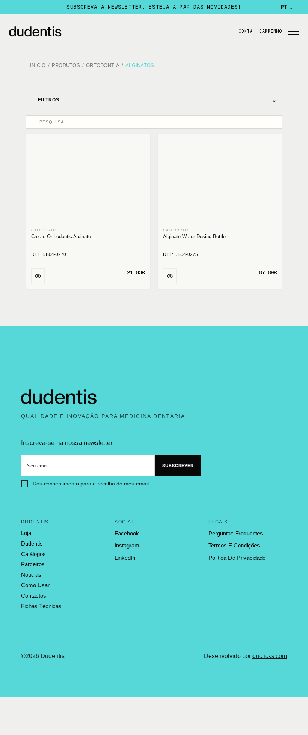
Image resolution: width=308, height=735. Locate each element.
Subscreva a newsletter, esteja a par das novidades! (153, 6)
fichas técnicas (41, 606)
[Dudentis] (59, 396)
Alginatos (139, 65)
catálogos (33, 554)
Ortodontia (102, 65)
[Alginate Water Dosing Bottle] (220, 182)
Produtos (66, 65)
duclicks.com (269, 656)
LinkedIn (125, 558)
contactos (33, 596)
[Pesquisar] (33, 122)
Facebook (127, 533)
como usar (35, 585)
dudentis (32, 544)
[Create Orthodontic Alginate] (88, 182)
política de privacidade (237, 558)
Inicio (38, 65)
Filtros (157, 99)
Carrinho (270, 31)
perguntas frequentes (235, 533)
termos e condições (234, 545)
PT (287, 6)
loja (26, 533)
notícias (31, 575)
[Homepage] (117, 31)
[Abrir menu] (293, 31)
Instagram (127, 545)
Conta (245, 31)
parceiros (33, 564)
